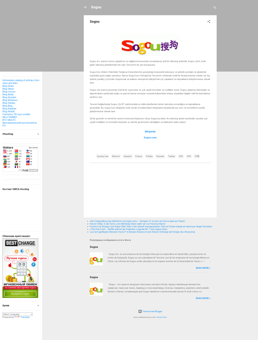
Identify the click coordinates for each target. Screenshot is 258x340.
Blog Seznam (9, 97)
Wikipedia (150, 131)
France (138, 156)
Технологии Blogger (152, 311)
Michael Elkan (162, 317)
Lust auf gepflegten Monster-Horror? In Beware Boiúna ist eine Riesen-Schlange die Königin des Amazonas (142, 232)
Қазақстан (102, 156)
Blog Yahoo (8, 88)
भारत (189, 156)
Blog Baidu (8, 94)
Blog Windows (9, 100)
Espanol (128, 156)
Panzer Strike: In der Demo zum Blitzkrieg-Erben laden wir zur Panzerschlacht (127, 223)
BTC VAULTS (9, 120)
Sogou (96, 7)
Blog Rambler (9, 108)
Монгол (116, 156)
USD (181, 156)
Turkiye (171, 156)
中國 (197, 156)
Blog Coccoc (9, 91)
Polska (149, 156)
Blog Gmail (8, 86)
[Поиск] (215, 8)
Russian (160, 156)
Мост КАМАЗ (9, 117)
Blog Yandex (8, 103)
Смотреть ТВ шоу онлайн (16, 114)
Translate (25, 317)
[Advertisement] (150, 190)
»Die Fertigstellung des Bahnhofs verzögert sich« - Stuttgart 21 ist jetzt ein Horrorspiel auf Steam (137, 221)
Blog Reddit (8, 111)
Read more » (203, 268)
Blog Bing (7, 105)
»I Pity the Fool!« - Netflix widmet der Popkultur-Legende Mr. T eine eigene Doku (128, 229)
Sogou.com (150, 137)
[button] (209, 22)
